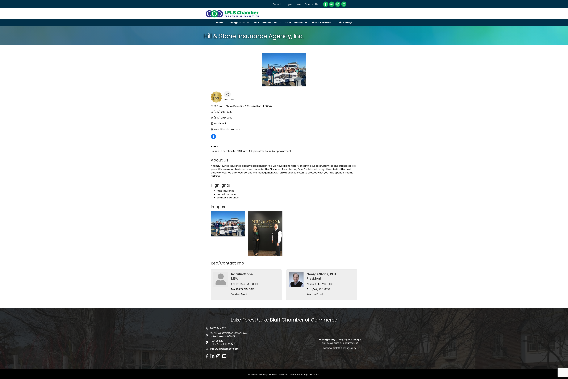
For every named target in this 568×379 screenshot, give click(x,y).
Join (298, 4)
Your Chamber (294, 22)
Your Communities (265, 22)
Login (289, 4)
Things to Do (237, 22)
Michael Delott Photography (339, 348)
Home (219, 22)
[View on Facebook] (213, 138)
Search (277, 4)
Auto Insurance (225, 191)
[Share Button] (227, 94)
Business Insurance (228, 197)
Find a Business (321, 22)
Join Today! (344, 22)
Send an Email (239, 294)
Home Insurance (226, 194)
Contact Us (311, 4)
